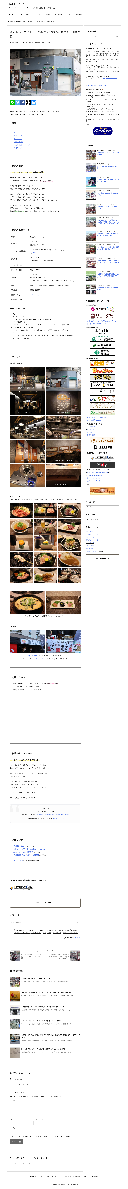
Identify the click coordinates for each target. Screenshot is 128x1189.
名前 (11, 1119)
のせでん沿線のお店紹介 (24, 21)
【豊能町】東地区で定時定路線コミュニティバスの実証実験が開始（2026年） (108, 275)
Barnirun (77, 938)
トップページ (90, 531)
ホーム (11, 21)
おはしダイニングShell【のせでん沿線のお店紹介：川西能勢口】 (44, 1049)
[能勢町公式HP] (102, 339)
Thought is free (74, 1184)
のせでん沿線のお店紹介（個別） (45, 21)
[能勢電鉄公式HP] (102, 309)
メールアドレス (39, 1119)
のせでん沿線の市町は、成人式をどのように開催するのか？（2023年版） (47, 992)
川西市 (49, 42)
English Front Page (92, 551)
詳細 (33, 253)
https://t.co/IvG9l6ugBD (44, 814)
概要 (15, 133)
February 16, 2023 (58, 818)
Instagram (38, 295)
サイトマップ (90, 543)
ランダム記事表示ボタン (45, 903)
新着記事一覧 (90, 537)
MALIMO (75, 930)
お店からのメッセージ (22, 145)
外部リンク (18, 148)
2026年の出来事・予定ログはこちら (99, 85)
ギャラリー (18, 139)
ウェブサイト (14, 1128)
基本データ (18, 136)
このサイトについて (92, 534)
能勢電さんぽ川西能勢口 (70, 933)
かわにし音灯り (33, 656)
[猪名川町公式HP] (102, 346)
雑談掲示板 (89, 548)
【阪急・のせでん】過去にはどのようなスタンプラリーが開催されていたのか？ (108, 262)
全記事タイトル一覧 (92, 540)
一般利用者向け (36, 933)
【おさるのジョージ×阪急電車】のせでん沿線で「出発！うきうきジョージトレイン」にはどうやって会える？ (108, 221)
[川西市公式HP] (102, 332)
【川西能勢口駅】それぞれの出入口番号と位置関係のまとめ (42, 1007)
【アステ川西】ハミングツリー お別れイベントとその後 (41, 1021)
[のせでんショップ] (102, 316)
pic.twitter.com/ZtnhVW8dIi (60, 814)
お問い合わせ (90, 545)
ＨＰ (31, 295)
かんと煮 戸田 (18, 860)
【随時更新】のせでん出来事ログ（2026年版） (38, 978)
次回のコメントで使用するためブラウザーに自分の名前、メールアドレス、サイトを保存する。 (42, 1136)
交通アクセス (19, 142)
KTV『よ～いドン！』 (39, 659)
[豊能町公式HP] (102, 353)
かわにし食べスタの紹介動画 (23, 852)
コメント (12, 1100)
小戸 (44, 933)
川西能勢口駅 (57, 933)
